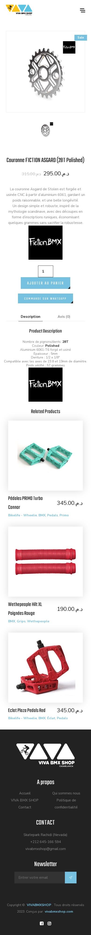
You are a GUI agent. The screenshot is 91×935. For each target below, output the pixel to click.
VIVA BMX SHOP (24, 800)
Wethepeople (38, 621)
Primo (64, 515)
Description (30, 316)
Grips (21, 621)
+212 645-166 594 (45, 841)
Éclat (51, 718)
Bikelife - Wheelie (22, 515)
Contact (24, 807)
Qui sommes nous (66, 793)
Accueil (25, 793)
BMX (42, 515)
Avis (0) (64, 316)
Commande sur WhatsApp (45, 299)
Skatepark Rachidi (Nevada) (45, 834)
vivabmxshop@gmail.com (45, 848)
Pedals (52, 515)
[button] (45, 296)
